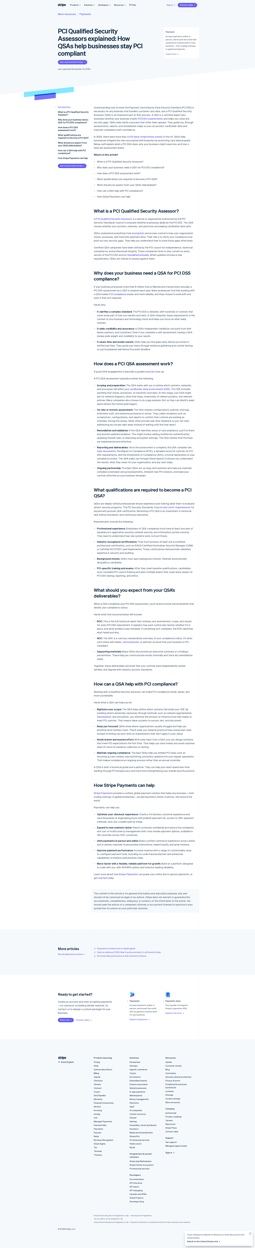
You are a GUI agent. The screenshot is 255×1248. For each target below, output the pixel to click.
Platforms (134, 1103)
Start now (65, 1020)
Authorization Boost (103, 1069)
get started (100, 877)
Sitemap (169, 1095)
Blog (167, 1069)
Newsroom (170, 1124)
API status (134, 1186)
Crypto (97, 1091)
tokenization (104, 716)
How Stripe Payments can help (73, 158)
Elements (98, 1099)
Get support (171, 1142)
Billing (96, 1073)
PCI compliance (118, 294)
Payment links (100, 1125)
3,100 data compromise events (145, 136)
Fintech (133, 1117)
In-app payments (137, 1091)
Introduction (64, 107)
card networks (130, 641)
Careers (169, 1120)
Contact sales (186, 5)
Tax (95, 1147)
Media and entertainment (141, 1132)
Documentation (137, 1179)
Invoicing (98, 1110)
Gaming (133, 1121)
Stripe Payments (103, 793)
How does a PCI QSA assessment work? (68, 128)
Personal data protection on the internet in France (121, 956)
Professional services (140, 1140)
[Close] (250, 1234)
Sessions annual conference (178, 1077)
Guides (168, 1062)
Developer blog (137, 1201)
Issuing (97, 1114)
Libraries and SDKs (138, 1194)
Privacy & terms (172, 1080)
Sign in (170, 5)
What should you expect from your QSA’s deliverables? (72, 144)
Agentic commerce (138, 1069)
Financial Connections (104, 1103)
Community (170, 1073)
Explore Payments (138, 1019)
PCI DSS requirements (150, 118)
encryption (138, 233)
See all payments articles (70, 954)
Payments (85, 14)
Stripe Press (171, 1127)
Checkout (98, 1080)
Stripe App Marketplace (140, 1161)
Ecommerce (135, 1077)
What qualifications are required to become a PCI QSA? (73, 136)
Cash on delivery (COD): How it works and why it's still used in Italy (129, 952)
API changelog (136, 1190)
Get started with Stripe (71, 62)
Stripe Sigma (99, 1143)
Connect (98, 1088)
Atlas (96, 1065)
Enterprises (135, 1062)
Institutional (170, 1113)
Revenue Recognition (103, 1140)
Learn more (171, 54)
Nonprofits (135, 1136)
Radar (96, 1136)
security (150, 371)
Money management (139, 1099)
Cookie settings (172, 1098)
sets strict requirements (176, 507)
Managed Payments (103, 1121)
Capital (97, 1077)
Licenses (169, 1091)
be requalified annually (136, 254)
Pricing (132, 5)
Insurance (134, 1129)
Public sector (136, 1143)
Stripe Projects (136, 1197)
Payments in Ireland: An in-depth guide (116, 948)
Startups (134, 1065)
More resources (67, 14)
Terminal (98, 1151)
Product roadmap (173, 1116)
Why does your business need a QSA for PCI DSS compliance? (73, 121)
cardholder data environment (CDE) (150, 389)
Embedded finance (138, 1080)
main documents (106, 451)
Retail (132, 1147)
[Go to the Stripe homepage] (61, 1058)
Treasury (98, 1154)
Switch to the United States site (202, 1241)
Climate (97, 1084)
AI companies (136, 1110)
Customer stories (173, 1065)
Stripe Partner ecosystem (142, 1165)
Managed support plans (176, 1145)
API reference (136, 1183)
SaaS (132, 1106)
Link (95, 1117)
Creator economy (138, 1114)
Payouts (97, 1132)
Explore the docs (173, 1013)
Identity (97, 1106)
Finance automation (139, 1084)
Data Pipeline (100, 1095)
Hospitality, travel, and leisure (143, 1125)
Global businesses (138, 1088)
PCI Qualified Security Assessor (114, 218)
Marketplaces (136, 1095)
